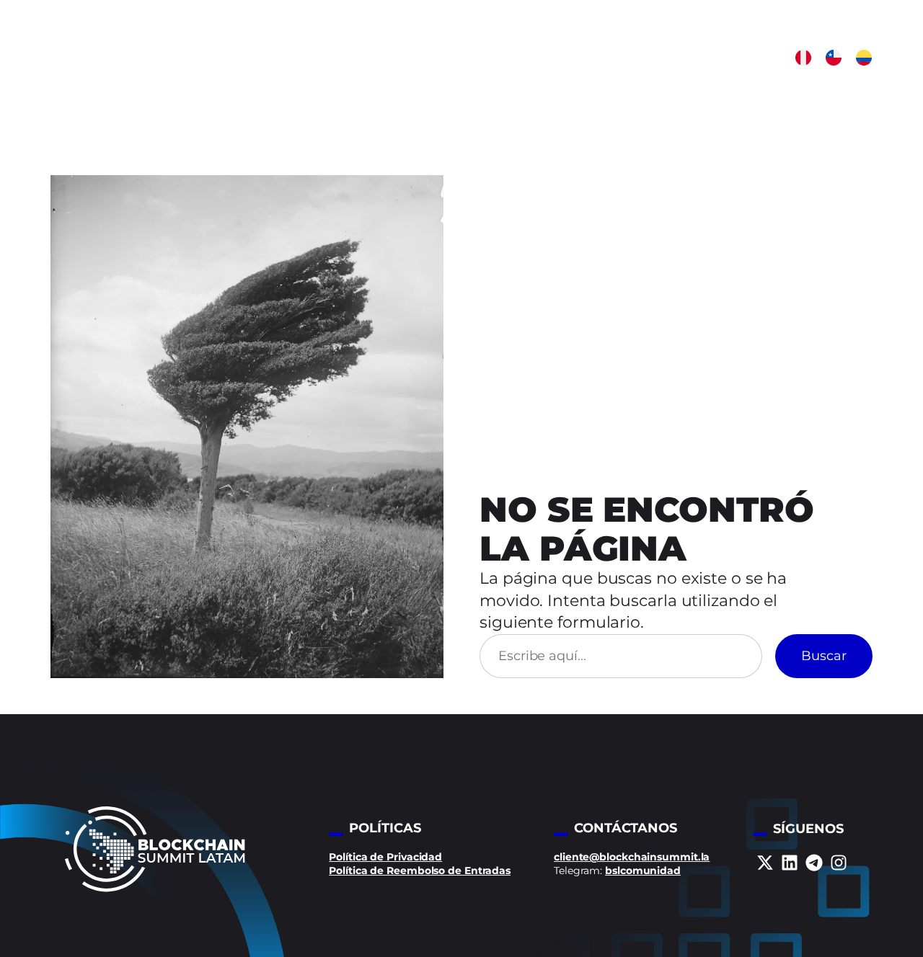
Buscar (824, 656)
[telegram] (814, 862)
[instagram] (838, 862)
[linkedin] (789, 862)
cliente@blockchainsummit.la (632, 856)
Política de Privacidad (385, 856)
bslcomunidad (643, 870)
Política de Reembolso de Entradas (420, 870)
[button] (803, 57)
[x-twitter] (765, 862)
